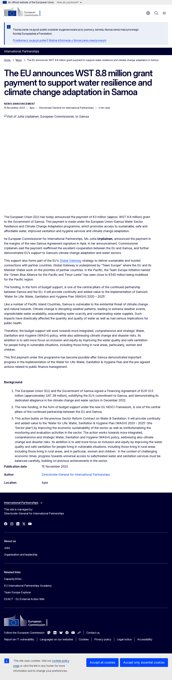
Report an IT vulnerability (19, 639)
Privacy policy (102, 639)
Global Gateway (70, 260)
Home (7, 60)
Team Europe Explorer (17, 592)
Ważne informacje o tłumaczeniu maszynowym (77, 40)
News (19, 60)
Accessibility (144, 639)
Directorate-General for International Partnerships (76, 474)
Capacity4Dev (13, 579)
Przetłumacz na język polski (30, 40)
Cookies (84, 639)
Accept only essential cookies (144, 662)
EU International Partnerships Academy (28, 585)
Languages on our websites (56, 639)
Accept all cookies (102, 662)
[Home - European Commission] (24, 12)
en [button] (148, 13)
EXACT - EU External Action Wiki (24, 599)
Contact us (93, 632)
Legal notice (124, 639)
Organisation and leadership (20, 554)
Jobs (7, 548)
